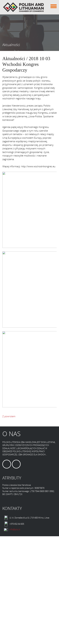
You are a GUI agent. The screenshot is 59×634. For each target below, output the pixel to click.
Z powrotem (8, 416)
